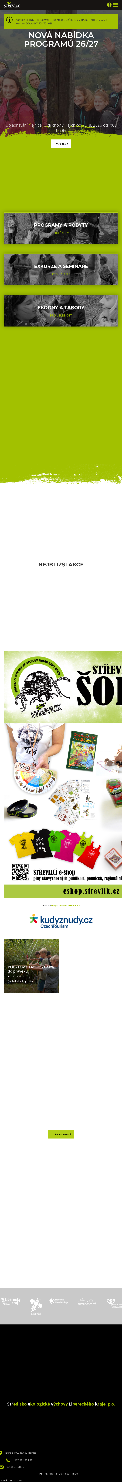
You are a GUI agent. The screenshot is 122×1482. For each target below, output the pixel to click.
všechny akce (61, 1133)
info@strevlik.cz (15, 1467)
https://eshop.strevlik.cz (65, 905)
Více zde (61, 143)
